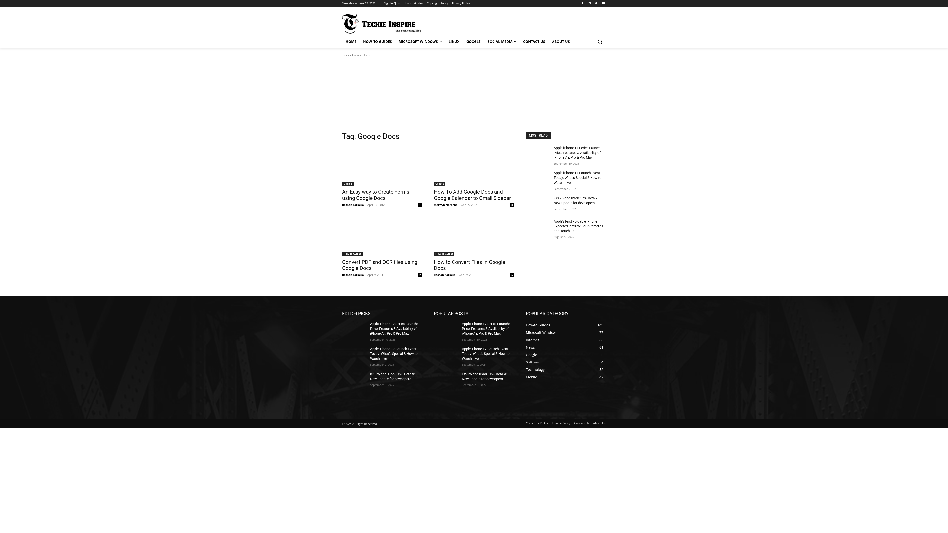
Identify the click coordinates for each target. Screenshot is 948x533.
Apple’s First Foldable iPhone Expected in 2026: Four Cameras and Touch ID (578, 226)
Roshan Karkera (353, 205)
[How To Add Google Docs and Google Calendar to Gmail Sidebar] (474, 166)
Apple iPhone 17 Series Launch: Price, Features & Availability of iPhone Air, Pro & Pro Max (577, 152)
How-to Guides (352, 253)
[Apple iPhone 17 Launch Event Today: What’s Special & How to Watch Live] (538, 179)
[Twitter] (596, 3)
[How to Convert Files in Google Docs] (474, 236)
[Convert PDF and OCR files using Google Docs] (382, 236)
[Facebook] (582, 3)
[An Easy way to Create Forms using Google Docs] (382, 166)
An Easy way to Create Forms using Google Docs (375, 195)
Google (348, 183)
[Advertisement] (474, 94)
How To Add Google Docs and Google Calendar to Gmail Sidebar (472, 195)
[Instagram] (589, 3)
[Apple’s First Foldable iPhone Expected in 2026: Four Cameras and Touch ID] (538, 227)
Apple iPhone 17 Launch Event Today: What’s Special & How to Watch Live (577, 178)
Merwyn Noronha (446, 205)
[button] (600, 42)
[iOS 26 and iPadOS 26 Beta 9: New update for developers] (538, 204)
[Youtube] (603, 3)
